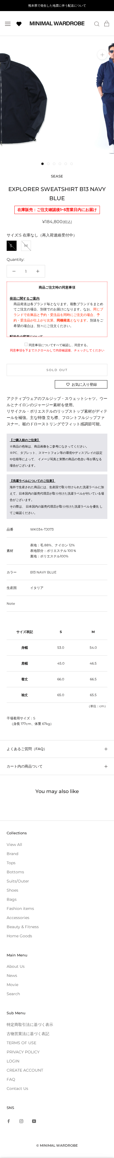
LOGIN (13, 1061)
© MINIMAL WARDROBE (57, 1145)
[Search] (96, 23)
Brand (12, 853)
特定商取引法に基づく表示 (30, 1024)
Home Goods (19, 935)
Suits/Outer (18, 881)
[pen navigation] (8, 23)
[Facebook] (9, 1121)
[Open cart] (106, 23)
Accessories (18, 917)
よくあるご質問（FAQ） (27, 749)
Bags (12, 899)
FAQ (11, 1079)
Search (13, 993)
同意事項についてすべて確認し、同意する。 (59, 345)
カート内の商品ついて (25, 766)
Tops (11, 862)
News (12, 975)
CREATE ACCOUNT (25, 1070)
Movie (12, 984)
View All (14, 844)
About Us (16, 966)
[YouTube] (34, 1121)
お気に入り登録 (84, 384)
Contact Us (17, 1088)
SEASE (57, 176)
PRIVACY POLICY (23, 1051)
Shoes (12, 890)
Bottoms (15, 871)
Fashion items (20, 908)
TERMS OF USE (21, 1042)
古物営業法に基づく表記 (28, 1033)
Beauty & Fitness (23, 926)
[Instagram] (21, 1121)
